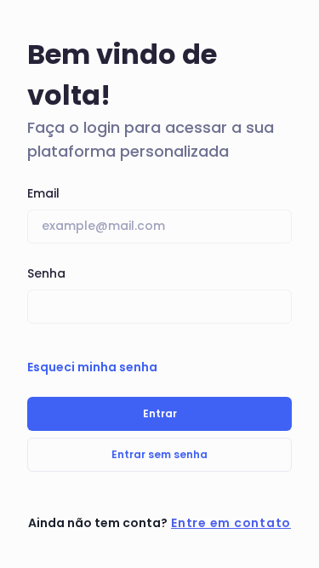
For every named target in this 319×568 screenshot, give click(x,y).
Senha (46, 273)
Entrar (160, 413)
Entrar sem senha (159, 454)
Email (43, 193)
